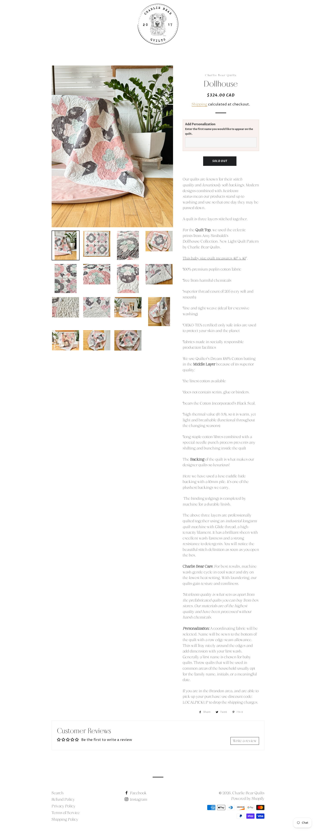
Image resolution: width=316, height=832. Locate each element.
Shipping (199, 104)
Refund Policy (63, 799)
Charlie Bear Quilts (248, 793)
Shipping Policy (65, 819)
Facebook (138, 793)
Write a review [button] (245, 741)
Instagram (138, 799)
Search (58, 793)
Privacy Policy (63, 806)
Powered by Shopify (247, 799)
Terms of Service (66, 813)
